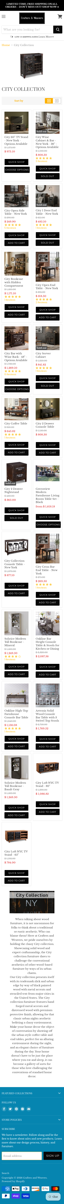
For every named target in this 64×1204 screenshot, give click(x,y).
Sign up (52, 1155)
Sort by (18, 100)
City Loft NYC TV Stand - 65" (16, 853)
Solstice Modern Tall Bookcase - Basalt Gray (15, 786)
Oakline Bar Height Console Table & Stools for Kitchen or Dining (47, 643)
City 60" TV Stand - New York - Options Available (16, 140)
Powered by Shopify (13, 1181)
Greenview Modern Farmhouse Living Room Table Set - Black (47, 495)
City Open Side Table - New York (15, 212)
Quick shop (16, 162)
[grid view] (49, 101)
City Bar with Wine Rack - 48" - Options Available (15, 357)
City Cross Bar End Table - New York (47, 570)
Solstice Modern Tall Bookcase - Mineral (15, 642)
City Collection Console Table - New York (14, 564)
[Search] (57, 29)
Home (6, 45)
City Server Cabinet (43, 355)
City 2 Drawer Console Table (45, 425)
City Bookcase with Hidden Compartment (13, 282)
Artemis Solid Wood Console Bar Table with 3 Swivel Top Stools (47, 715)
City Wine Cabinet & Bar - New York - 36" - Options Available (47, 142)
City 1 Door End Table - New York (47, 212)
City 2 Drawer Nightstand (13, 490)
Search (5, 1173)
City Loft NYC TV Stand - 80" (47, 784)
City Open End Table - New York (47, 286)
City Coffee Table (15, 423)
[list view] (57, 101)
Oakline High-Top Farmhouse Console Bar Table (16, 714)
